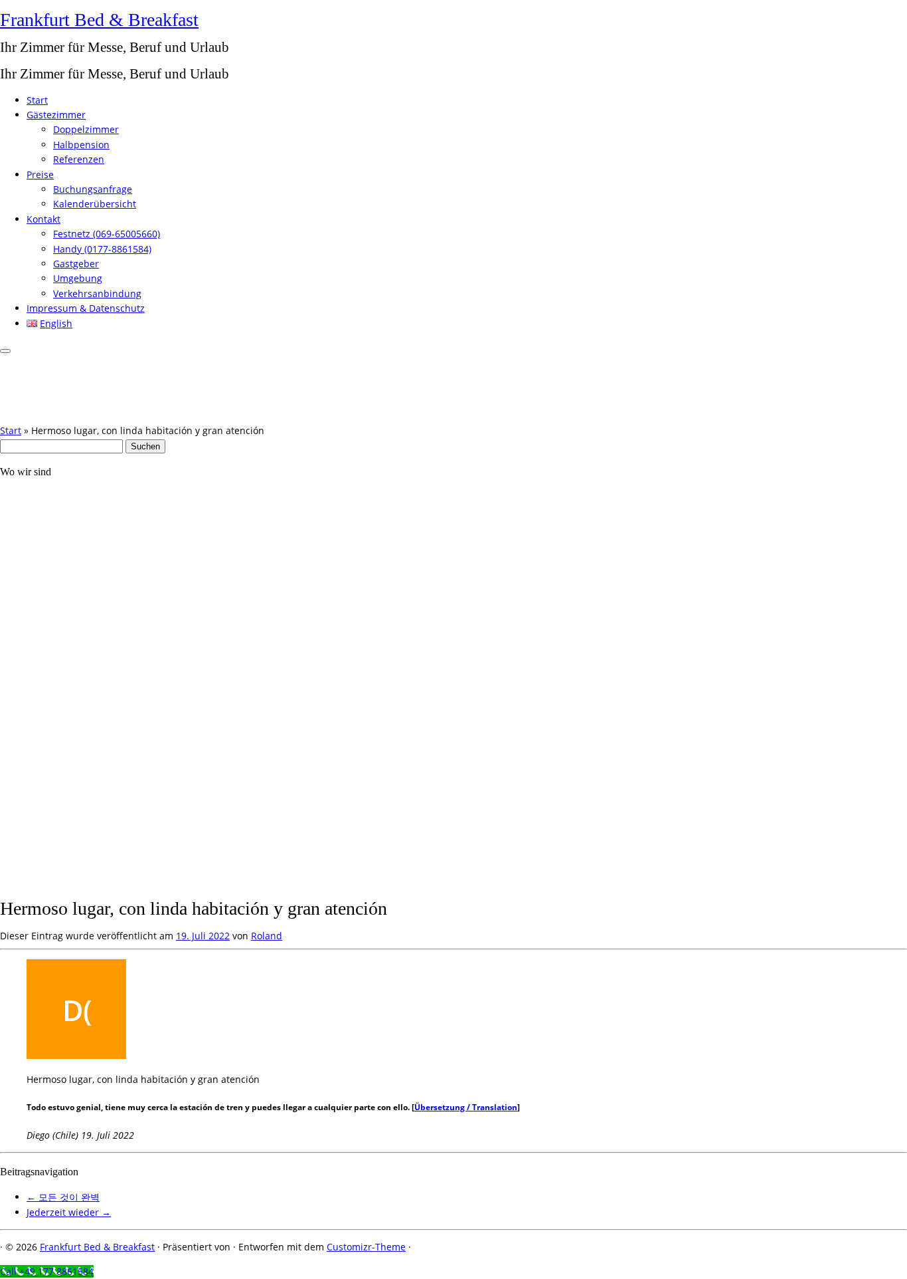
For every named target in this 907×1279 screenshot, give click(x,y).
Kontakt (43, 219)
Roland (266, 935)
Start (37, 100)
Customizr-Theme (366, 1246)
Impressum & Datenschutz (86, 308)
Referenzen (78, 159)
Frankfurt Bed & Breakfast (99, 19)
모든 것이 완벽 (63, 1197)
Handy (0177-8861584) (102, 249)
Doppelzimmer (86, 129)
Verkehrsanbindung (97, 293)
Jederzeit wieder (69, 1212)
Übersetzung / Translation (465, 1107)
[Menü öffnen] (5, 351)
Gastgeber (76, 263)
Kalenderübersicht (94, 203)
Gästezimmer (56, 114)
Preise (40, 174)
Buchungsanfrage (92, 189)
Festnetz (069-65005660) (106, 233)
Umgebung (77, 278)
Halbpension (81, 144)
